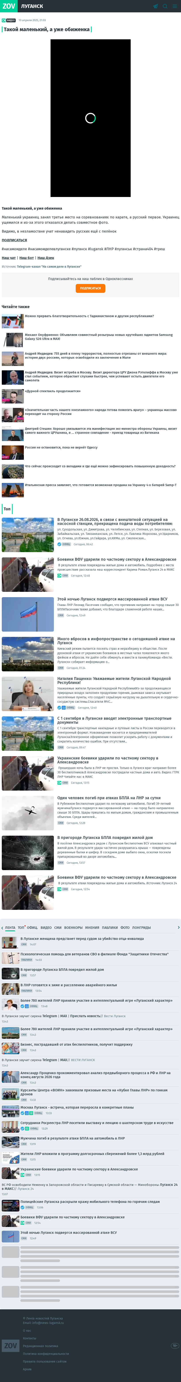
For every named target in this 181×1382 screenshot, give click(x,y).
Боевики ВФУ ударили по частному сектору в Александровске (116, 559)
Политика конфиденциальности (46, 1354)
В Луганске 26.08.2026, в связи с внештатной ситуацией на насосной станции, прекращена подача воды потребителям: (115, 521)
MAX (64, 1016)
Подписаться (90, 288)
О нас (27, 1331)
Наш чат (9, 258)
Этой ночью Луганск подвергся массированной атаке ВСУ (112, 599)
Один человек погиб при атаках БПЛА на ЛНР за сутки (109, 797)
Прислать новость (85, 1016)
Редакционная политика (40, 1346)
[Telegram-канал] (155, 6)
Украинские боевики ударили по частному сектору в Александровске (107, 760)
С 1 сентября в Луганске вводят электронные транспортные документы (114, 720)
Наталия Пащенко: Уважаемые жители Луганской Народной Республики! (114, 680)
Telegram (49, 1016)
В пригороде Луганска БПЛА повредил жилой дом (105, 837)
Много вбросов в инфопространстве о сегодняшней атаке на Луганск (116, 640)
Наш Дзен (46, 258)
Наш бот (26, 258)
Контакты (29, 1338)
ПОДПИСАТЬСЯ (14, 240)
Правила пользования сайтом (44, 1361)
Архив (27, 1369)
